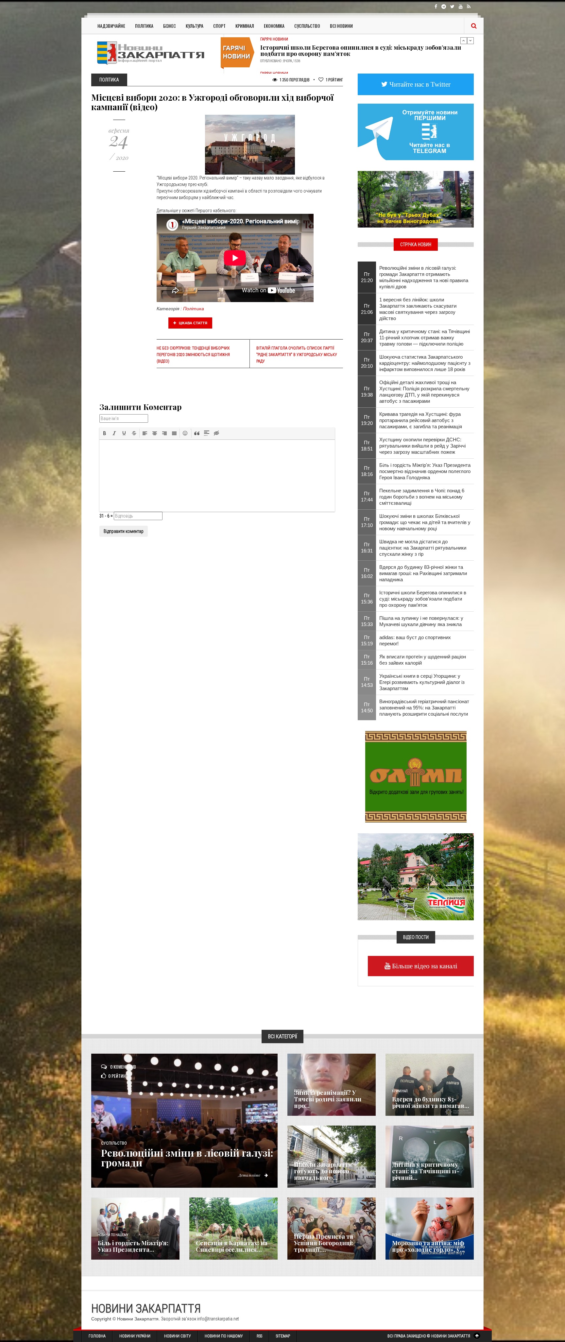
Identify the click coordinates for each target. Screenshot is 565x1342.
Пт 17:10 (367, 522)
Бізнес (169, 25)
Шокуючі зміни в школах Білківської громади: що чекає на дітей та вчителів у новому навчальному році (425, 522)
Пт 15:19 (367, 640)
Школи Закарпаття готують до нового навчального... (323, 1171)
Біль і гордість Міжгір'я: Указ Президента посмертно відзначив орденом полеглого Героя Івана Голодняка (425, 471)
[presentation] (104, 433)
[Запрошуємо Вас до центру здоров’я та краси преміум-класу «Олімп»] (416, 776)
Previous (463, 40)
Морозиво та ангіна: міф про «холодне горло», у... (428, 1246)
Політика (144, 25)
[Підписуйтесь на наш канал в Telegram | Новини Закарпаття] (416, 131)
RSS (259, 1336)
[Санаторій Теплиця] (416, 876)
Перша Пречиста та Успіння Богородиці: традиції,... (323, 1242)
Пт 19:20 (367, 420)
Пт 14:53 (367, 682)
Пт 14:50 (367, 707)
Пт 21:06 (367, 309)
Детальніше (249, 1175)
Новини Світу (177, 1336)
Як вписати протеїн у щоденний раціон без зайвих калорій (422, 660)
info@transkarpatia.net (218, 1318)
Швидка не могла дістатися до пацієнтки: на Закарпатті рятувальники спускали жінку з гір (422, 548)
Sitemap (283, 1336)
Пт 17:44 (367, 496)
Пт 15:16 (367, 660)
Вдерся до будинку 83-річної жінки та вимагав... (430, 1102)
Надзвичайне (111, 25)
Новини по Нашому (224, 1336)
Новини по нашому (113, 1235)
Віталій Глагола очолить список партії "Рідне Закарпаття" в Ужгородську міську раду (296, 355)
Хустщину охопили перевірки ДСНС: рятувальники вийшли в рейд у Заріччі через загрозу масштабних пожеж (422, 446)
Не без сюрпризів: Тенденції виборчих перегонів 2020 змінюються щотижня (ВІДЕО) (193, 355)
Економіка (274, 25)
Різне (396, 1235)
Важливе (202, 1235)
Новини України (134, 1336)
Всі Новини (341, 25)
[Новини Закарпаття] (155, 53)
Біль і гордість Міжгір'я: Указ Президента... (133, 1246)
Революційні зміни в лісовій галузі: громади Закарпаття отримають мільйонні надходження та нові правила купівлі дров (423, 277)
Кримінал (244, 25)
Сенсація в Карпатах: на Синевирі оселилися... (231, 1246)
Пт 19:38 (367, 392)
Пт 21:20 (367, 277)
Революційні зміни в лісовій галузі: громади (187, 1157)
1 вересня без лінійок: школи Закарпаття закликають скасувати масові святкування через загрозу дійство (417, 309)
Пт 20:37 (367, 337)
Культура (194, 25)
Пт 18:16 (367, 471)
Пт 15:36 (367, 598)
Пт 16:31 (367, 547)
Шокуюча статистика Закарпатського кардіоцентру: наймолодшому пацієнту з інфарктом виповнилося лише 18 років (425, 363)
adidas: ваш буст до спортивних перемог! (415, 640)
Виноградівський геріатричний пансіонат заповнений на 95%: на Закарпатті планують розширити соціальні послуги (424, 708)
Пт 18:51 (367, 445)
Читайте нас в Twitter (419, 84)
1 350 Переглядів (294, 79)
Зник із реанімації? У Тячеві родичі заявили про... (327, 1099)
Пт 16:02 (367, 573)
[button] (104, 433)
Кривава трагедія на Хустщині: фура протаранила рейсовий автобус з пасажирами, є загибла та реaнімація (420, 420)
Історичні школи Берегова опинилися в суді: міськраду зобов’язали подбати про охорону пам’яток (422, 599)
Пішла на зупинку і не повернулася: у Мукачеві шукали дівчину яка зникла (421, 621)
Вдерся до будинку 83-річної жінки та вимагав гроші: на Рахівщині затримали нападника (423, 573)
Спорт (219, 25)
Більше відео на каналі (423, 965)
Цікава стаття (192, 323)
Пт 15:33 (367, 621)
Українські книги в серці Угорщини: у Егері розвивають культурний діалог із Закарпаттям (422, 682)
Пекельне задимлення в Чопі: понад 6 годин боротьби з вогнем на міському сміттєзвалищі (421, 497)
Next (470, 40)
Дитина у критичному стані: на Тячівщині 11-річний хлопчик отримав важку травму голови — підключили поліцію (424, 338)
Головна (97, 1336)
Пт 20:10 (367, 363)
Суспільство (307, 25)
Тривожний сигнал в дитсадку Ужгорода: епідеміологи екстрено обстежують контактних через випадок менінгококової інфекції (356, 49)
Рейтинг (334, 79)
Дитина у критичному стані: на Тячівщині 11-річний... (425, 1171)
